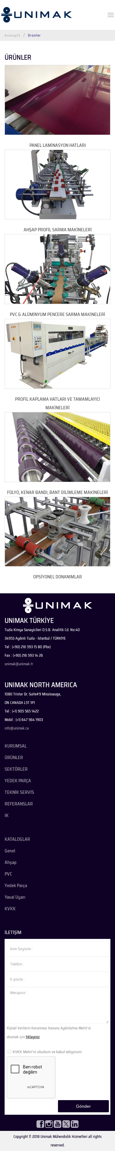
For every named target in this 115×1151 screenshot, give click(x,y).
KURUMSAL (16, 746)
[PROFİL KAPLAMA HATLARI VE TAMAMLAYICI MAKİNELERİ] (57, 354)
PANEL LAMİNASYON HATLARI (57, 145)
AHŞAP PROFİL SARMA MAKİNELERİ (58, 229)
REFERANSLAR (19, 804)
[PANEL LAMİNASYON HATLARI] (57, 100)
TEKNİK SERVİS (19, 792)
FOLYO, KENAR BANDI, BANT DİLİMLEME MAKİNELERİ (57, 492)
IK (7, 815)
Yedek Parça (16, 885)
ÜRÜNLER (14, 757)
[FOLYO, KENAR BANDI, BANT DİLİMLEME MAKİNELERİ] (57, 447)
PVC (8, 874)
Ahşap (11, 862)
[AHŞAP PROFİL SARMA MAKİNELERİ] (57, 185)
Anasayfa (12, 35)
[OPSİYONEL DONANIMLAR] (57, 532)
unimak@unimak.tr (19, 664)
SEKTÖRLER (16, 769)
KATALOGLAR (17, 839)
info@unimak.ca (17, 728)
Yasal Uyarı (15, 897)
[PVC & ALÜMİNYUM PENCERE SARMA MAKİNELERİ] (57, 269)
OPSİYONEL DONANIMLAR (57, 577)
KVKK (10, 908)
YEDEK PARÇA (18, 780)
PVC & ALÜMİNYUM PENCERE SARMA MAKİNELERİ (57, 314)
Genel (10, 850)
